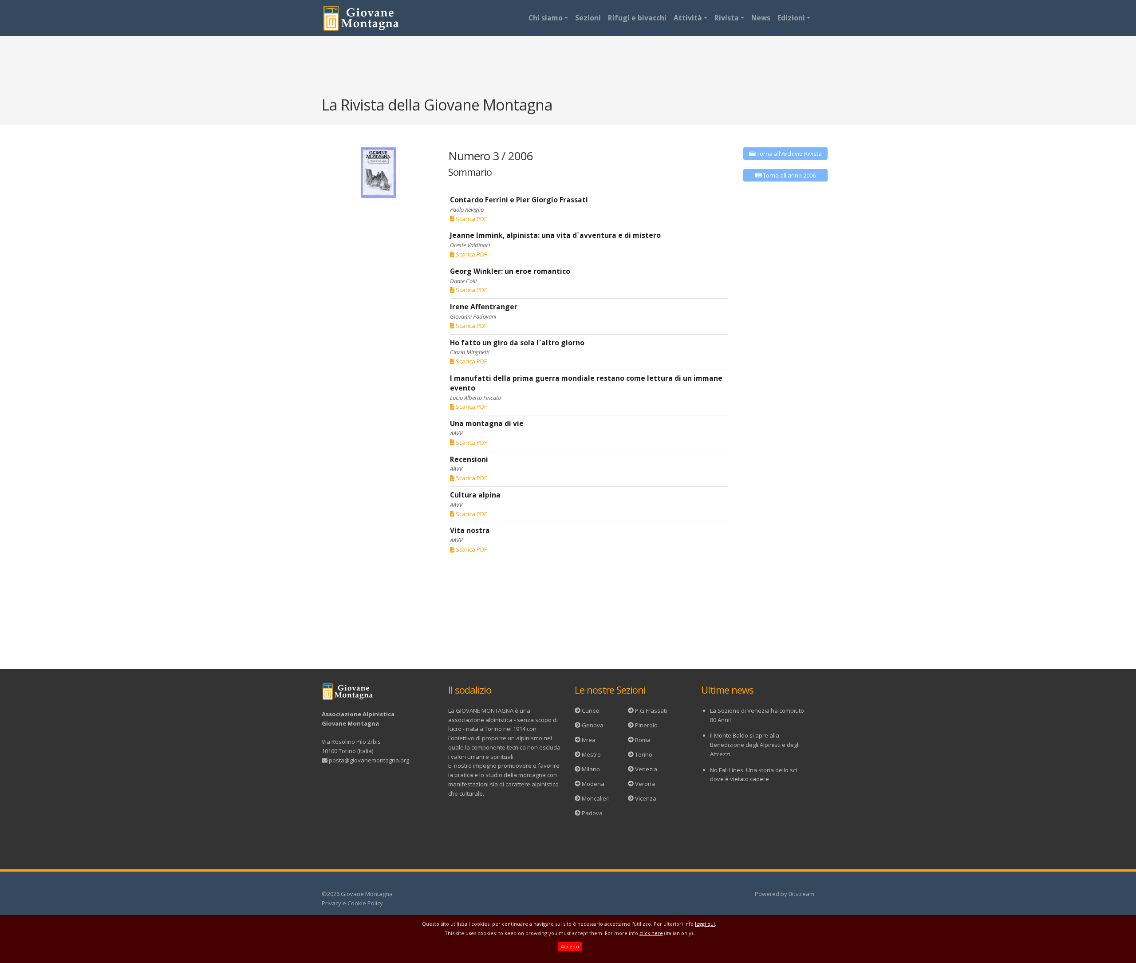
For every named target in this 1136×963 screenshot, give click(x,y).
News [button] (760, 18)
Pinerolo (646, 725)
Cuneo (591, 710)
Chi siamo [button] (546, 18)
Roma (643, 740)
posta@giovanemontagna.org (369, 760)
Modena (593, 784)
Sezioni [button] (588, 18)
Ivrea (589, 740)
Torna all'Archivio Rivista (788, 154)
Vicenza (645, 798)
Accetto (570, 946)
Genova (593, 725)
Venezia (646, 769)
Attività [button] (688, 18)
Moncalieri (596, 798)
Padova (592, 813)
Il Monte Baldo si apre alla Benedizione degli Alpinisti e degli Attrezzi (755, 744)
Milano (591, 769)
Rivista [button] (726, 18)
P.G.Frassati (651, 710)
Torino (643, 754)
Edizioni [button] (791, 18)
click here (651, 933)
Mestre (591, 754)
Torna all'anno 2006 (788, 175)
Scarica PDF (470, 219)
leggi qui (705, 923)
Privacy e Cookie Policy (352, 903)
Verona (645, 784)
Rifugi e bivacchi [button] (637, 18)
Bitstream (801, 894)
